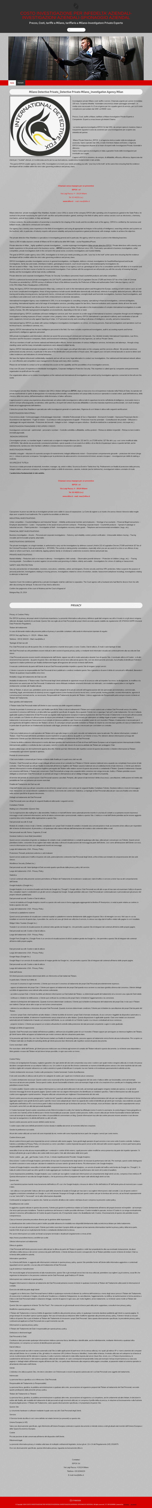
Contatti (21, 83)
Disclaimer (134, 1504)
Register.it (126, 1504)
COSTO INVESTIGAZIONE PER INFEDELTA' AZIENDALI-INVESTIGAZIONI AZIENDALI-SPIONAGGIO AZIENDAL (76, 15)
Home (12, 83)
